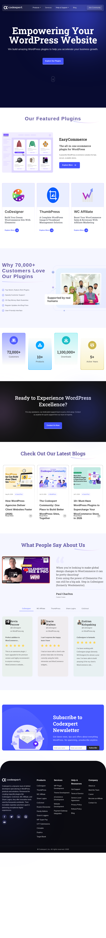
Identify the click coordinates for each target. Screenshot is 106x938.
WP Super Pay (42, 820)
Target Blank (41, 837)
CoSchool (40, 803)
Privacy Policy (76, 805)
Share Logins (42, 798)
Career (91, 794)
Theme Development (61, 793)
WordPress (53, 494)
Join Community (95, 7)
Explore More (67, 165)
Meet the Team (94, 790)
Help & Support (61, 7)
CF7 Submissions (43, 824)
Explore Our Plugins (53, 61)
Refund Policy (76, 809)
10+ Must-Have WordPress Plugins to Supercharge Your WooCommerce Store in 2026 (87, 509)
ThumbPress (41, 790)
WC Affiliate (41, 794)
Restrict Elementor (43, 807)
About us (92, 786)
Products (36, 7)
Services (48, 7)
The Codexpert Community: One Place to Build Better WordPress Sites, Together (51, 509)
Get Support (75, 789)
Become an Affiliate (96, 798)
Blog (74, 7)
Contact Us (93, 803)
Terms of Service (77, 793)
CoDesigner (41, 786)
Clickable (40, 828)
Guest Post (19, 494)
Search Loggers (42, 815)
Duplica (39, 832)
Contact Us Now (53, 425)
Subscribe (93, 748)
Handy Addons (42, 811)
